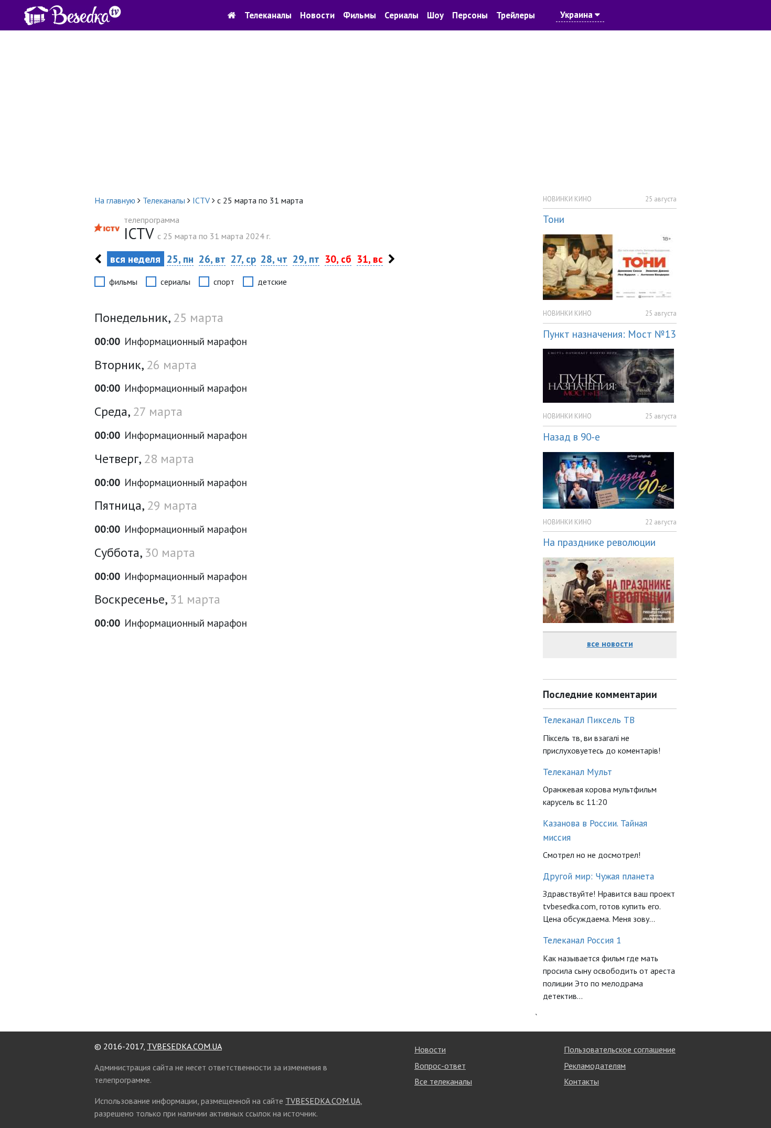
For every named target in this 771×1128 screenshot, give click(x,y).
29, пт (306, 258)
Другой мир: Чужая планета (598, 876)
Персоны (470, 15)
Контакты (581, 1081)
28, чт (274, 258)
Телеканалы (268, 15)
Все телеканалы (443, 1081)
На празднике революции (599, 542)
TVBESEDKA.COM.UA (184, 1046)
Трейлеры (515, 15)
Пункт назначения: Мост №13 (609, 333)
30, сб (338, 258)
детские (272, 281)
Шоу (435, 15)
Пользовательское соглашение (620, 1049)
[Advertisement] (385, 112)
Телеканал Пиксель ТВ (589, 720)
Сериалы (401, 15)
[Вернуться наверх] (752, 1096)
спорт (223, 281)
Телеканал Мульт (577, 772)
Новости (317, 15)
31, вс (370, 258)
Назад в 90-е (571, 436)
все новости (610, 643)
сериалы (175, 281)
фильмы (123, 281)
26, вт (212, 258)
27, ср (243, 258)
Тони (553, 218)
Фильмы (359, 15)
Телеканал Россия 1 (582, 940)
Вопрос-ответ (440, 1065)
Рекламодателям (595, 1065)
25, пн (180, 258)
